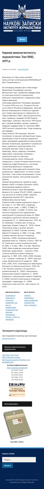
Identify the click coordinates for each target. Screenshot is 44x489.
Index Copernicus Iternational (17, 368)
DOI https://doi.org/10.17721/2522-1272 (16, 360)
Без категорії (23, 69)
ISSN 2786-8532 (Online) (11, 357)
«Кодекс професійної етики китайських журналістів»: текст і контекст (31, 300)
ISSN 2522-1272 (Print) (10, 355)
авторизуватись (8, 339)
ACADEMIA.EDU (8, 362)
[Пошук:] (22, 459)
